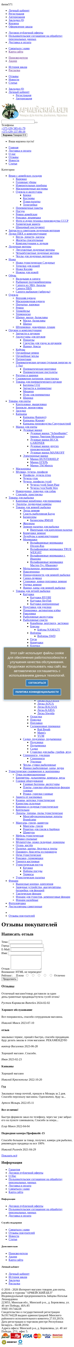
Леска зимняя (31, 510)
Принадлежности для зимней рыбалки (46, 574)
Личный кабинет (19, 1273)
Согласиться (37, 683)
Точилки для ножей (28, 265)
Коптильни (22, 809)
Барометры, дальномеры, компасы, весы (40, 777)
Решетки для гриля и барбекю (41, 829)
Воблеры (35, 632)
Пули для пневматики (36, 394)
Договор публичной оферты (26, 32)
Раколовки (29, 613)
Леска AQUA (45, 703)
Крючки (35, 645)
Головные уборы (26, 182)
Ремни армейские (26, 214)
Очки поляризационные (30, 774)
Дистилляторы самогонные (25, 906)
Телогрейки (30, 204)
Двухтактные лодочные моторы (35, 249)
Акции (13, 60)
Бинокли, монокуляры (29, 407)
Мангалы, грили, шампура (32, 822)
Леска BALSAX (47, 706)
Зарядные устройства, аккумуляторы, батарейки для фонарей (38, 889)
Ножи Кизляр (24, 269)
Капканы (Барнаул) (34, 417)
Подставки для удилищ (37, 607)
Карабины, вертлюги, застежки (49, 623)
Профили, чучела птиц (37, 475)
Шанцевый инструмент (30, 227)
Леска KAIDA (46, 710)
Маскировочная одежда (30, 301)
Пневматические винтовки (39, 368)
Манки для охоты (26, 426)
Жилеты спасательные (29, 240)
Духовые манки (32, 430)
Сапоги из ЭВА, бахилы (31, 285)
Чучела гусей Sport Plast (44, 484)
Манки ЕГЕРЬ (39, 462)
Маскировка (23, 468)
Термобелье (23, 310)
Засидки (21, 410)
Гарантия (14, 1169)
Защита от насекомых (29, 797)
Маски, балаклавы (34, 320)
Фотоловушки (17, 903)
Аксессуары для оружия (30, 336)
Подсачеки (36, 742)
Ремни (20, 307)
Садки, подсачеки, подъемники (42, 739)
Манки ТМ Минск (41, 465)
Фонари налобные (27, 900)
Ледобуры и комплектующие (40, 536)
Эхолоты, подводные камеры (34, 504)
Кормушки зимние (34, 533)
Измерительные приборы (31, 185)
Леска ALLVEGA (48, 700)
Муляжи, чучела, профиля (32, 471)
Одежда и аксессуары (29, 191)
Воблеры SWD (46, 636)
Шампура (29, 832)
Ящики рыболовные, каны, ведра (43, 768)
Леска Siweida (45, 713)
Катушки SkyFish (40, 600)
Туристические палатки (30, 877)
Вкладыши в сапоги (28, 278)
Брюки (27, 195)
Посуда (20, 211)
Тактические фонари (28, 893)
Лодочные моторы (20, 246)
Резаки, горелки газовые (38, 793)
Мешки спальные (26, 838)
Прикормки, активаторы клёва (42, 610)
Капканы (21, 413)
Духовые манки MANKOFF (47, 452)
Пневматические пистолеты (40, 372)
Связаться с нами (19, 48)
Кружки (28, 867)
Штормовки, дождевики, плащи (35, 327)
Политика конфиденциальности (37, 692)
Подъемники (38, 745)
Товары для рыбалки (21, 497)
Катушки (28, 594)
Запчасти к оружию (28, 333)
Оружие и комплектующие (25, 330)
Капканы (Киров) (34, 420)
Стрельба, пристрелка (29, 494)
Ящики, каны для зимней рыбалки (44, 587)
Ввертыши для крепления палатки (51, 529)
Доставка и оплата (20, 42)
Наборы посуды (32, 871)
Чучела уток (30, 478)
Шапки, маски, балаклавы (32, 317)
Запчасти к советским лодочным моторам (34, 230)
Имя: (4, 953)
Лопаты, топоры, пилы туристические (39, 813)
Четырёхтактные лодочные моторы (37, 252)
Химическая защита (28, 224)
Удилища (35, 761)
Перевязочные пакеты (29, 207)
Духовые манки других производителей (44, 448)
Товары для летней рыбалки (33, 590)
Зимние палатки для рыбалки (41, 526)
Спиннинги (37, 758)
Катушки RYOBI (40, 597)
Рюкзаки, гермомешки (29, 858)
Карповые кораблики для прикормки (38, 500)
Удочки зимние (32, 584)
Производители (18, 57)
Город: (5, 945)
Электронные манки (35, 455)
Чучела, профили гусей (37, 481)
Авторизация (17, 16)
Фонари (13, 880)
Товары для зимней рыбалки (33, 507)
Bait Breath (43, 729)
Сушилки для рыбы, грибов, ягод (50, 751)
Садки (34, 748)
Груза (33, 639)
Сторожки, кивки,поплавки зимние (45, 581)
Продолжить (9, 979)
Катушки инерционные (44, 603)
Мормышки (30, 539)
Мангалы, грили (33, 825)
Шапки (27, 323)
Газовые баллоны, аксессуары (41, 784)
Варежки (21, 178)
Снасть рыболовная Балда (39, 513)
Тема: (4, 941)
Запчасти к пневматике (37, 388)
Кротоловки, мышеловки (31, 404)
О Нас (12, 1175)
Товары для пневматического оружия (39, 381)
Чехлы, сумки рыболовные (39, 764)
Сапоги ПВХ (24, 288)
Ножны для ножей (27, 272)
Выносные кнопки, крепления (34, 883)
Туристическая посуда (29, 864)
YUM (40, 735)
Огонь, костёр (24, 845)
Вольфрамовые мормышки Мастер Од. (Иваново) (46, 563)
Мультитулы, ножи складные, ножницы (40, 842)
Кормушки (36, 642)
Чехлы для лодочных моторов (34, 256)
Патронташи (23, 359)
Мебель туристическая (29, 835)
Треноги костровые (28, 861)
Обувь (12, 275)
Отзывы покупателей (22, 915)
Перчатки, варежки (28, 304)
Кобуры (20, 349)
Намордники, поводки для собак (36, 491)
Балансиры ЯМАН (41, 520)
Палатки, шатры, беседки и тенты (36, 848)
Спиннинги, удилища (36, 755)
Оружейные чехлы (27, 355)
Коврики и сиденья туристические (37, 806)
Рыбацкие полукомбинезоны (33, 281)
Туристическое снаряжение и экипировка (34, 771)
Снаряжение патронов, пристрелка (37, 378)
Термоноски (23, 314)
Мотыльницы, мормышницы (41, 568)
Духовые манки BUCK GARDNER (44, 441)
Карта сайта (16, 51)
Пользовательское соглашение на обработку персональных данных (36, 37)
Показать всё (9, 1155)
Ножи (12, 259)
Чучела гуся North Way (44, 487)
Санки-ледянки (32, 578)
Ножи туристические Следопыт (35, 262)
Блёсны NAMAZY (48, 629)
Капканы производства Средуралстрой (47, 423)
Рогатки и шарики (27, 375)
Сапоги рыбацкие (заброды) (33, 291)
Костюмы (29, 198)
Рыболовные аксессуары (38, 616)
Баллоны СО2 (31, 384)
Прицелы (28, 339)
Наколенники (31, 571)
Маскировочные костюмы (32, 188)
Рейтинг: (6, 975)
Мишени (28, 391)
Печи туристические (28, 854)
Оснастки (36, 716)
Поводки (35, 719)
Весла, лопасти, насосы (30, 236)
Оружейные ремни (27, 352)
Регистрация (16, 13)
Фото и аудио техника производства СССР (42, 220)
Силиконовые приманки (45, 726)
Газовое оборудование (29, 780)
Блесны (34, 626)
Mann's (41, 732)
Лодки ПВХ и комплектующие (28, 233)
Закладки (14, 1280)
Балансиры (29, 516)
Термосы (28, 874)
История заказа (18, 66)
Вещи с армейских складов (25, 175)
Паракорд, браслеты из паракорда (36, 851)
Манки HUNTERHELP (44, 459)
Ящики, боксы (32, 346)
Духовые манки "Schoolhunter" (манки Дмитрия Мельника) (49, 435)
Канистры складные (28, 803)
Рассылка (14, 70)
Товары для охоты (20, 401)
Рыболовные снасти (35, 619)
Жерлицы (29, 523)
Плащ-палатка (31, 201)
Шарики (28, 397)
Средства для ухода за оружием (42, 343)
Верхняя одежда (26, 298)
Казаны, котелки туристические (35, 800)
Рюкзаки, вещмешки (28, 217)
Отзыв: (5, 968)
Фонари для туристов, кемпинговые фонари (43, 896)
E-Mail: (5, 949)
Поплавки (36, 722)
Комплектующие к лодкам (32, 243)
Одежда (13, 294)
